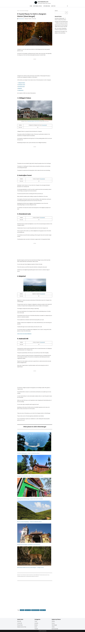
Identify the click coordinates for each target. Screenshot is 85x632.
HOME (31, 6)
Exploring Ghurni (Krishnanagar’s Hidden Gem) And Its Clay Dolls (30, 498)
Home (18, 10)
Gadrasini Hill (20, 90)
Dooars (53, 623)
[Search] (66, 12)
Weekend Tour (42, 610)
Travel (21, 10)
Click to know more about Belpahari (24, 333)
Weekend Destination (35, 610)
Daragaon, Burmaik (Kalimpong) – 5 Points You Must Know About (30, 476)
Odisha (53, 626)
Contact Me (19, 623)
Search (56, 10)
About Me (19, 621)
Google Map (44, 125)
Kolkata (53, 621)
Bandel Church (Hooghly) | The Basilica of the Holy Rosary (28, 544)
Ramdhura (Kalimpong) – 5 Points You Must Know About (28, 453)
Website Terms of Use (21, 626)
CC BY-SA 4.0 (36, 121)
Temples (36, 628)
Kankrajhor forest (21, 84)
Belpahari (20, 88)
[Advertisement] (34, 67)
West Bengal (26, 10)
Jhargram (22, 610)
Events (36, 626)
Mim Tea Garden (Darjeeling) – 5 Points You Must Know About (29, 521)
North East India (55, 628)
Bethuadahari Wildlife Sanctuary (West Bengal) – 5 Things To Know (30, 567)
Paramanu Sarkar (31, 121)
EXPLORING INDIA (46, 6)
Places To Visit (27, 610)
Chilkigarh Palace (21, 82)
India (23, 10)
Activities (36, 623)
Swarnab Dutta (21, 18)
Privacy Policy (20, 625)
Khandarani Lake (21, 86)
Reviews (36, 625)
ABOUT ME (53, 6)
